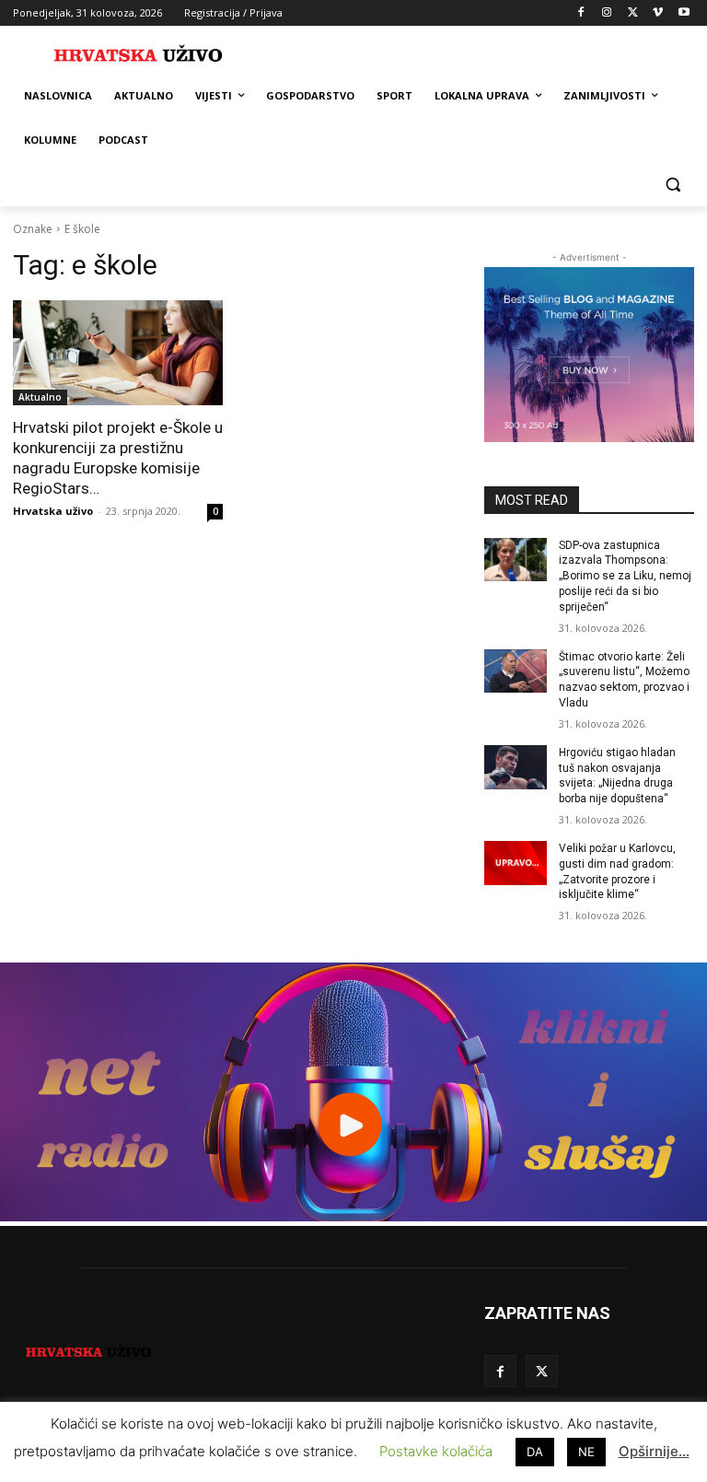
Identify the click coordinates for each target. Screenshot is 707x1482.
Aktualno (40, 397)
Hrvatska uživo (53, 511)
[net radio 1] (353, 1216)
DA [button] (535, 1451)
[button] (672, 184)
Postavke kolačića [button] (436, 1451)
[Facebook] (581, 13)
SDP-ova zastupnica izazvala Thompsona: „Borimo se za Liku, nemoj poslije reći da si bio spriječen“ (625, 576)
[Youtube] (683, 13)
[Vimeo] (657, 13)
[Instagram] (607, 13)
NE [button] (586, 1451)
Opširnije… (654, 1451)
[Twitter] (632, 13)
